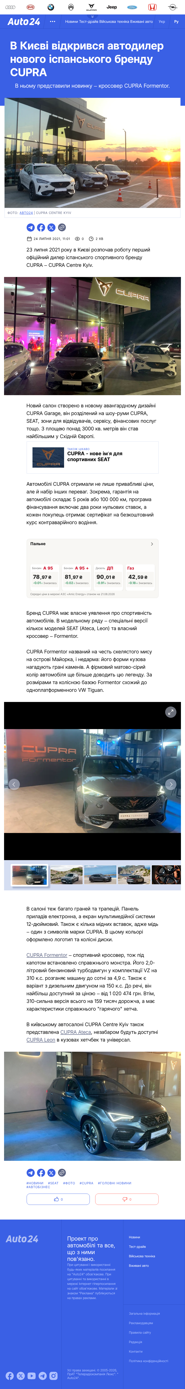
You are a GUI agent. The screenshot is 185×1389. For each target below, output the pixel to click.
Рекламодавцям (141, 1323)
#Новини (35, 1183)
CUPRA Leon (41, 1040)
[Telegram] (43, 1376)
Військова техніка (114, 21)
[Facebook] (10, 1376)
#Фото (69, 1183)
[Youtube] (32, 1376)
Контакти (136, 1352)
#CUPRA (86, 1183)
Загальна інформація (144, 1314)
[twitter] (51, 227)
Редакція (135, 1342)
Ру (176, 21)
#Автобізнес (39, 1187)
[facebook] (41, 227)
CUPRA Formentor (47, 955)
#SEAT (53, 1183)
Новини (71, 21)
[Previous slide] (14, 784)
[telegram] (31, 227)
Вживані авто (141, 21)
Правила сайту (140, 1333)
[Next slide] (170, 784)
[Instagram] (53, 1376)
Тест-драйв (88, 21)
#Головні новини (115, 1183)
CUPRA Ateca (75, 1032)
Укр (162, 21)
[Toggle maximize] (170, 712)
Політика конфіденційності (148, 1361)
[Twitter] (21, 1376)
